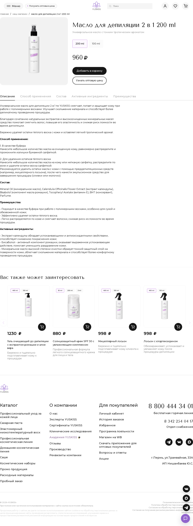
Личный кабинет (111, 413)
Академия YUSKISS (63, 437)
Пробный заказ (11, 481)
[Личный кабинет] (165, 6)
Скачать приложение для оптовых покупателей (117, 445)
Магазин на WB (110, 437)
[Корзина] (185, 6)
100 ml (96, 43)
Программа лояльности (116, 431)
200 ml (70, 290)
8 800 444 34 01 (171, 406)
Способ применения (35, 96)
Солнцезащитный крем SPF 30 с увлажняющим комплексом (73, 343)
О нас (53, 413)
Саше (4, 457)
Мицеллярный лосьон (112, 341)
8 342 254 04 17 (178, 421)
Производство (60, 449)
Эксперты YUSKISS (63, 419)
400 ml (15, 290)
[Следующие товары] (189, 322)
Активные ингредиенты (90, 96)
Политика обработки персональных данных (172, 505)
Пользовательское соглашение (178, 502)
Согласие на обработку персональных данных (171, 507)
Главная (4, 14)
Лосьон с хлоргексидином (161, 341)
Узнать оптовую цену (89, 80)
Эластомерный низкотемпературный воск (20, 430)
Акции (104, 458)
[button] (42, 327)
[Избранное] (175, 6)
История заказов (111, 419)
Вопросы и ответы (113, 452)
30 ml (60, 290)
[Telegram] (186, 508)
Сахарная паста (11, 423)
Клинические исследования (70, 431)
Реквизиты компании (65, 455)
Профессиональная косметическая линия (16, 440)
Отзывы (55, 443)
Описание (7, 96)
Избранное (107, 425)
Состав (61, 96)
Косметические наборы (17, 463)
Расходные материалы (17, 475)
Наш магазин (20, 14)
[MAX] (186, 498)
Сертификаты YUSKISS (65, 425)
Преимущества (124, 96)
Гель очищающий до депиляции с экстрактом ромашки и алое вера (28, 345)
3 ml (79, 290)
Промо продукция (13, 469)
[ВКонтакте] (186, 489)
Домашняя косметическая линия (19, 449)
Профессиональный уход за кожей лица (20, 415)
